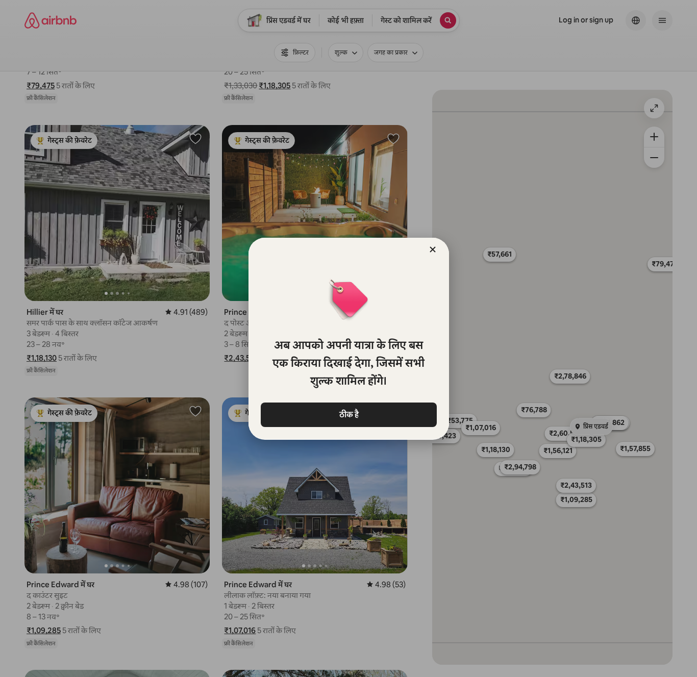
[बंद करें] (433, 249)
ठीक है (348, 414)
